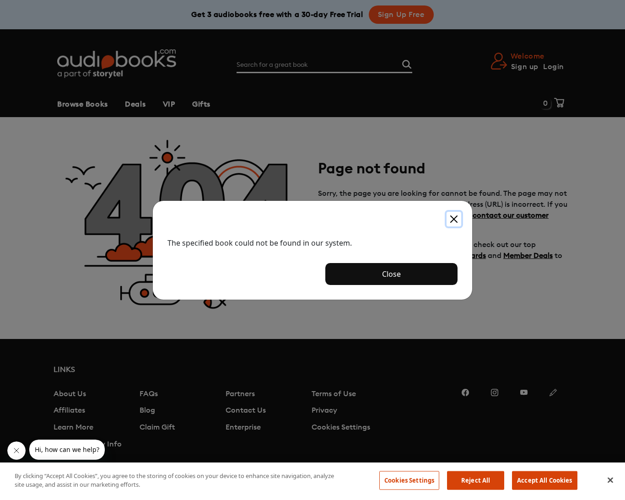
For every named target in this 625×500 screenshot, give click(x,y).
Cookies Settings (409, 480)
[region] (312, 481)
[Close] (454, 219)
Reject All (475, 480)
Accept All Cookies (544, 480)
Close (391, 274)
